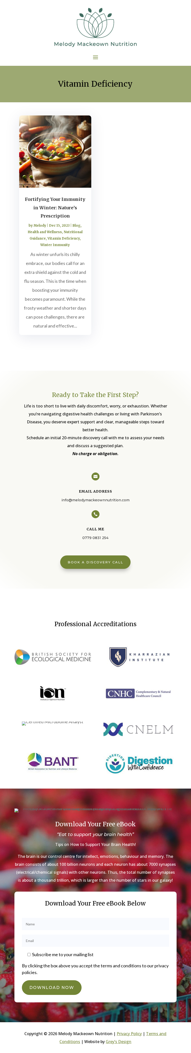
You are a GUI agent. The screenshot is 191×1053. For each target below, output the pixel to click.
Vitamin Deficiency (64, 238)
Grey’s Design (118, 1041)
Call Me (95, 529)
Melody (40, 225)
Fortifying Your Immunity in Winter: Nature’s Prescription (55, 207)
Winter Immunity (55, 245)
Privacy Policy (129, 1033)
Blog (76, 225)
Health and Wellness (45, 232)
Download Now (51, 987)
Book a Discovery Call (95, 562)
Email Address (95, 491)
